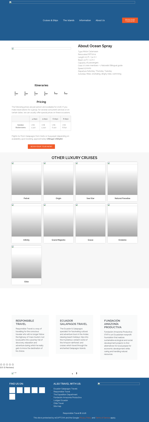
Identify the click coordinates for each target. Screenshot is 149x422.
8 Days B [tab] (26, 93)
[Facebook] (12, 390)
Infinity (26, 240)
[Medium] (12, 397)
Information (85, 20)
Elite (26, 282)
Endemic (123, 240)
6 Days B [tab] (46, 93)
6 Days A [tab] (36, 93)
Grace (90, 240)
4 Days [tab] (66, 92)
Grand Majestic (58, 240)
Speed (81, 68)
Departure (82, 71)
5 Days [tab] (56, 92)
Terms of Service (103, 418)
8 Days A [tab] (16, 93)
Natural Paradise (122, 198)
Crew (80, 66)
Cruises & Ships (50, 20)
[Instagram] (34, 390)
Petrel (26, 198)
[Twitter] (20, 390)
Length (81, 57)
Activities (82, 74)
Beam (80, 60)
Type (80, 52)
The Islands (68, 20)
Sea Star (90, 198)
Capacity (82, 63)
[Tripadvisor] (42, 390)
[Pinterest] (27, 390)
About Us (100, 20)
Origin (58, 198)
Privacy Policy (85, 418)
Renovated (83, 54)
